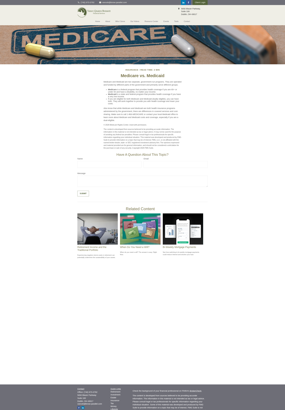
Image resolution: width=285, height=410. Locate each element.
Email (146, 159)
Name (80, 159)
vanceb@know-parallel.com (114, 2)
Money (114, 406)
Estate (113, 397)
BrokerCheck (195, 391)
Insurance (115, 400)
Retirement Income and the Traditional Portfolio (91, 248)
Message (81, 173)
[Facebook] (188, 2)
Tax (112, 403)
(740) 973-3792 (90, 392)
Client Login (200, 2)
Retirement (115, 392)
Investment (115, 395)
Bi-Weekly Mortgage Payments (179, 247)
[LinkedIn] (183, 2)
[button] (98, 21)
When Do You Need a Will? (134, 247)
